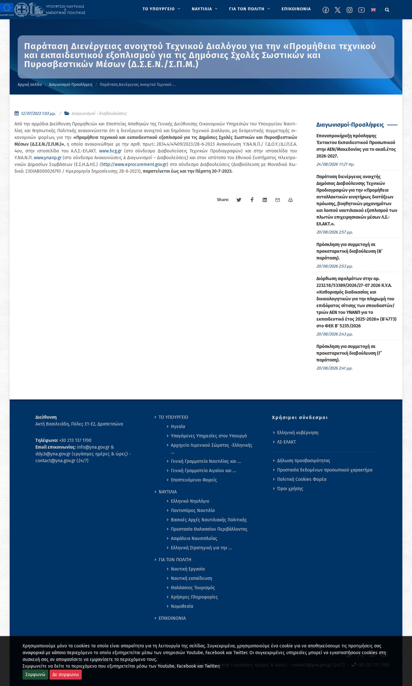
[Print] (290, 200)
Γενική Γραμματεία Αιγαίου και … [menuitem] (203, 470)
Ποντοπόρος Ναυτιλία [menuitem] (193, 510)
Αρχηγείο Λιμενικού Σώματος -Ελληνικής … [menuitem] (211, 449)
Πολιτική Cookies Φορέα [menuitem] (301, 479)
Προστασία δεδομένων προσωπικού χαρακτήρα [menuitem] (324, 470)
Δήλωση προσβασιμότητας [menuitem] (303, 460)
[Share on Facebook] (252, 200)
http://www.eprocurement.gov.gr (134, 164)
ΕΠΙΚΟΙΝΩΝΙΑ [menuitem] (172, 618)
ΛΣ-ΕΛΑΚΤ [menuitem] (286, 442)
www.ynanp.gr (47, 157)
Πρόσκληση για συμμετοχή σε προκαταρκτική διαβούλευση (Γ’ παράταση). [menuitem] (349, 353)
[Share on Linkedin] (264, 200)
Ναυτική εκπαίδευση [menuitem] (191, 578)
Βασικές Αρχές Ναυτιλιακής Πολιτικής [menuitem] (209, 520)
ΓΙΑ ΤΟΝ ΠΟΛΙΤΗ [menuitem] (175, 560)
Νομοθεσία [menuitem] (182, 606)
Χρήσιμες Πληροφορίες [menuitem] (194, 597)
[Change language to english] (373, 10)
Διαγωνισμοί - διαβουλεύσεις (98, 113)
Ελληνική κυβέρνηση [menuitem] (297, 432)
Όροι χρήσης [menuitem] (290, 488)
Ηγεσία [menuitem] (178, 426)
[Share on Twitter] (239, 200)
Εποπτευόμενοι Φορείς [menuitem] (194, 480)
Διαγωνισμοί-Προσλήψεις (71, 84)
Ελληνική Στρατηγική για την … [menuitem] (201, 548)
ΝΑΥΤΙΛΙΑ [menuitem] (168, 492)
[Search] (387, 8)
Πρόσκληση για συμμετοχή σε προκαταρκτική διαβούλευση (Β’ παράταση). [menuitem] (349, 251)
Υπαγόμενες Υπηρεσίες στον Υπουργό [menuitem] (209, 436)
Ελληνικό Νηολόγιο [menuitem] (190, 501)
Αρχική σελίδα (30, 84)
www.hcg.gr (110, 151)
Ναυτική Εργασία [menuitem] (188, 569)
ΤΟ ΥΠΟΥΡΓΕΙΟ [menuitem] (173, 417)
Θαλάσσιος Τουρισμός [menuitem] (193, 587)
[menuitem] (162, 9)
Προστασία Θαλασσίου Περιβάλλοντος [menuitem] (209, 529)
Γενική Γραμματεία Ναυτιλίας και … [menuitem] (206, 461)
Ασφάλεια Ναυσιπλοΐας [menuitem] (194, 538)
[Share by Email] (277, 200)
